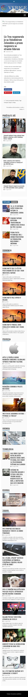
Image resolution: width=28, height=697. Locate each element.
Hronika (6, 428)
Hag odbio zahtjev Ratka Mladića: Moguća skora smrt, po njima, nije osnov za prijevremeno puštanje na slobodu (17, 458)
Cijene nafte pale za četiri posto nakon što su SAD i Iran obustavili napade (13, 270)
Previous (4, 438)
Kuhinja (6, 490)
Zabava (6, 510)
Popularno (6, 202)
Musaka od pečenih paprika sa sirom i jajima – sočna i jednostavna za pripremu (14, 499)
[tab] (7, 202)
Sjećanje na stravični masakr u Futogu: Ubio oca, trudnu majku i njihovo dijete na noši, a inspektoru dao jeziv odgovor (17, 476)
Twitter (17, 89)
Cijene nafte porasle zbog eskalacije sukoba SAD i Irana (13, 326)
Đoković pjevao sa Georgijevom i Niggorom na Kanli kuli (14, 645)
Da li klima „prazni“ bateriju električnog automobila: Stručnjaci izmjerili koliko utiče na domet (13, 561)
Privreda (7, 339)
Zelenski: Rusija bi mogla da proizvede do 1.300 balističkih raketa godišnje (14, 187)
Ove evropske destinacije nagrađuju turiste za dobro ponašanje (13, 530)
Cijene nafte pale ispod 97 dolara (12, 298)
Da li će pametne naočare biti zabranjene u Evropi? (13, 672)
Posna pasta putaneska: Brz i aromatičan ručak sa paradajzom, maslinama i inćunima (17, 238)
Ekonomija (7, 250)
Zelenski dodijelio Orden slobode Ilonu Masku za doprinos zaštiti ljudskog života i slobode (14, 137)
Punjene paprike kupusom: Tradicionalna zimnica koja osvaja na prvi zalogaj (17, 222)
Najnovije (14, 202)
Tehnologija (8, 449)
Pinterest (8, 92)
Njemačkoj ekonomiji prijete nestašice (12, 387)
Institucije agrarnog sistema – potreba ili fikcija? (14, 414)
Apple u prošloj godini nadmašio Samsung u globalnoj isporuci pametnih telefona (14, 359)
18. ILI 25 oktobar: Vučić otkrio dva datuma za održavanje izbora (16, 209)
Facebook (8, 89)
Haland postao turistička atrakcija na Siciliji (12, 618)
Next (23, 438)
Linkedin (17, 92)
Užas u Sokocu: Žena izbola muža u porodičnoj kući (14, 437)
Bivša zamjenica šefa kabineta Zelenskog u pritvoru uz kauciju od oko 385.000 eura (13, 162)
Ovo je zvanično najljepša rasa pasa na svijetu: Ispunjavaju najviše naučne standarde (14, 591)
